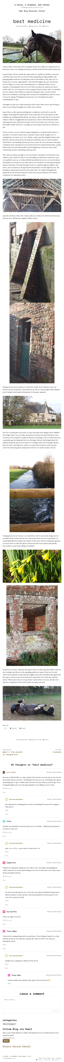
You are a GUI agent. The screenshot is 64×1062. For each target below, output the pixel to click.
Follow (6, 1041)
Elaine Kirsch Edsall (17, 1046)
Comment (55, 1011)
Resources (33, 11)
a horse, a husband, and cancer (32, 4)
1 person (10, 788)
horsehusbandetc (22, 26)
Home (21, 11)
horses (46, 26)
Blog (26, 11)
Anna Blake (11, 772)
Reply (4, 792)
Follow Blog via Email (17, 1029)
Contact (42, 11)
